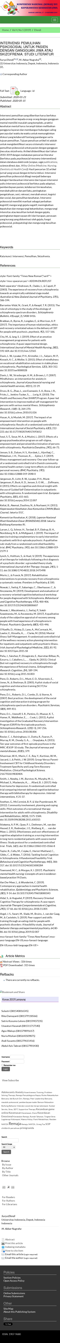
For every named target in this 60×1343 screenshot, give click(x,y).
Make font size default (8, 1187)
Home (5, 30)
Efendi (37, 30)
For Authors (8, 1200)
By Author (7, 1168)
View (5, 1080)
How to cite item (14, 1250)
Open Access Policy (13, 1280)
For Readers (8, 1197)
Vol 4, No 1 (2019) (21, 30)
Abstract (10, 1239)
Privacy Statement (13, 1296)
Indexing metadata (15, 1246)
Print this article (14, 1243)
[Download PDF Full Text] (15, 90)
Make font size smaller (4, 1187)
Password (5, 1062)
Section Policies (12, 1277)
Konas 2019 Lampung (14, 999)
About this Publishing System (19, 1311)
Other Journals (10, 1175)
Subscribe (13, 1080)
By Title (6, 1171)
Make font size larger (12, 1187)
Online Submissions (14, 1293)
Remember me (9, 1065)
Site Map (8, 1308)
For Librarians (9, 1204)
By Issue (6, 1164)
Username (6, 1057)
